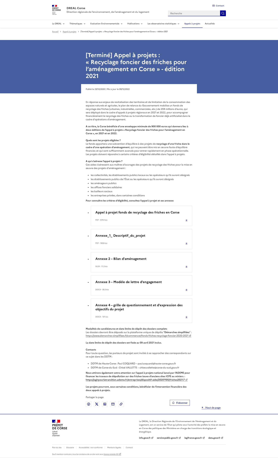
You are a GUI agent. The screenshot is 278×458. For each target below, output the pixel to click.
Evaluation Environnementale (104, 23)
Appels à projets (192, 23)
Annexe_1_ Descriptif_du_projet (120, 235)
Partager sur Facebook (89, 404)
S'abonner (182, 403)
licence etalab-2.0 (111, 454)
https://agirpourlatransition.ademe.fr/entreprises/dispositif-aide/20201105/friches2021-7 (135, 379)
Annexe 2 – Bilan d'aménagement (120, 258)
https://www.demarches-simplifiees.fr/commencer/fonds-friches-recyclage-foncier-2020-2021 (137, 335)
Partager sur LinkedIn (105, 404)
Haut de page (213, 407)
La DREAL (56, 23)
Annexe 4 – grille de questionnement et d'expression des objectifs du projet (139, 307)
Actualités (210, 23)
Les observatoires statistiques (162, 23)
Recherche (223, 13)
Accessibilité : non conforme (91, 447)
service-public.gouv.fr (167, 437)
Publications (133, 23)
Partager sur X (97, 404)
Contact (220, 5)
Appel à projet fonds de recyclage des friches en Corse (137, 212)
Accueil (55, 31)
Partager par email (113, 404)
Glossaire (70, 447)
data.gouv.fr (214, 437)
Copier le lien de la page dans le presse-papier (121, 404)
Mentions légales (114, 447)
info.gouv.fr (145, 437)
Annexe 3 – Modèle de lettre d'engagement (128, 282)
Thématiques (76, 23)
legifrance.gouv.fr (193, 437)
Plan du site (57, 447)
